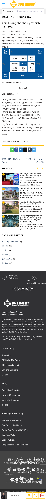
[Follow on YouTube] (32, 289)
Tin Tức (5, 263)
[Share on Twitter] (21, 150)
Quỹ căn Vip (7, 259)
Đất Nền (5, 254)
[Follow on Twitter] (23, 289)
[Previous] (38, 168)
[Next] (42, 168)
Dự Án (4, 250)
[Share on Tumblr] (30, 150)
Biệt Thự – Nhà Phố (10, 242)
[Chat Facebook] (29, 495)
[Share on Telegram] (34, 150)
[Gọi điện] (36, 495)
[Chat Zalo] (42, 495)
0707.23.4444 (13, 278)
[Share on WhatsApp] (12, 150)
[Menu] (3, 4)
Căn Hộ (5, 246)
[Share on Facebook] (16, 150)
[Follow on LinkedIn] (27, 289)
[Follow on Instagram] (19, 289)
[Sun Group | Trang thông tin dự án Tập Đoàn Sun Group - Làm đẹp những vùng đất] (23, 4)
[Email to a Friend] (25, 150)
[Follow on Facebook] (14, 289)
